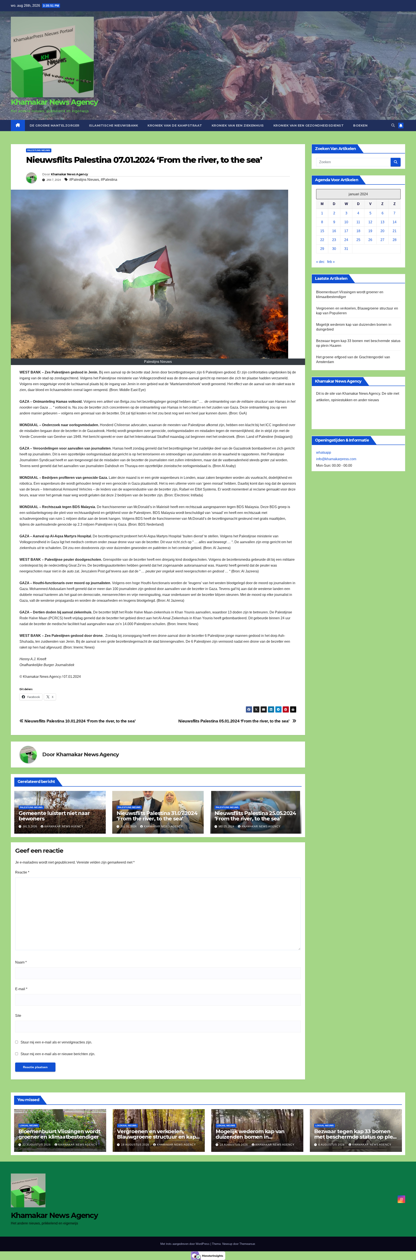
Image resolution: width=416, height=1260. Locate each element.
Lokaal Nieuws (29, 1125)
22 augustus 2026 (37, 1144)
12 (370, 222)
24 (346, 240)
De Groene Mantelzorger (55, 125)
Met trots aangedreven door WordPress (185, 1243)
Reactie (22, 872)
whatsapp (323, 453)
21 (394, 231)
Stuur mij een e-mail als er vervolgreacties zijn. (56, 1042)
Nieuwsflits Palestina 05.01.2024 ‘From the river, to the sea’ (235, 721)
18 (358, 231)
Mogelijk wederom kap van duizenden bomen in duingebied (250, 1136)
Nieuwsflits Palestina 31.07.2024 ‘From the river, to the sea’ (157, 816)
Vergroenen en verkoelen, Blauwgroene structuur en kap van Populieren (156, 1136)
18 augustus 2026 (234, 1144)
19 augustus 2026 (135, 1144)
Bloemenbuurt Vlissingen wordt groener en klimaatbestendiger (59, 1134)
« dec (320, 262)
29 (322, 249)
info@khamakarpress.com (336, 459)
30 (334, 249)
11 (358, 222)
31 (346, 249)
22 (322, 240)
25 (358, 240)
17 (346, 231)
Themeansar (247, 1243)
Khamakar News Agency (54, 102)
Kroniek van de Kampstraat (175, 125)
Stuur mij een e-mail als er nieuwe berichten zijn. (58, 1054)
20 (382, 231)
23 (334, 240)
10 (346, 222)
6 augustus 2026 (332, 1144)
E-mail (21, 989)
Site (18, 1015)
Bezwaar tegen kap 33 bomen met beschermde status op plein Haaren (355, 1136)
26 (370, 240)
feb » (331, 262)
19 (370, 231)
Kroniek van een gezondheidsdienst (308, 125)
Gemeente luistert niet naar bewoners (54, 816)
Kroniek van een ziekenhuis (238, 125)
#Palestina (109, 179)
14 (394, 222)
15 (322, 231)
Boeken (360, 125)
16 (334, 231)
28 (394, 240)
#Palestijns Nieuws (84, 179)
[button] (393, 125)
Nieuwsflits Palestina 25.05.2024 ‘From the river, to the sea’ (255, 816)
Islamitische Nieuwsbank (113, 125)
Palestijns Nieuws (38, 150)
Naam (21, 962)
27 (382, 240)
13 (382, 222)
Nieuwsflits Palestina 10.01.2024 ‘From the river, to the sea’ (81, 721)
